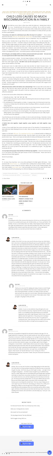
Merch (27, 452)
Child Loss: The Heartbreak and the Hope (23, 133)
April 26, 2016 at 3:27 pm (13, 331)
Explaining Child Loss (38, 11)
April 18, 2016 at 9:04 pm (23, 306)
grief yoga (39, 139)
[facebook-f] (23, 1)
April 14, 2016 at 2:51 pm (13, 216)
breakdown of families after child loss (10, 173)
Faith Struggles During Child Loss (18, 418)
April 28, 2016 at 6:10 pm (16, 364)
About (9, 452)
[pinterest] (29, 1)
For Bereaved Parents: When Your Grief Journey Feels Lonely (25, 405)
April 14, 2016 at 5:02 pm (16, 239)
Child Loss (5, 11)
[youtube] (27, 1)
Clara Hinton (7, 178)
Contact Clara (32, 452)
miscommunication (26, 175)
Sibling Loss (30, 14)
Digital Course (23, 452)
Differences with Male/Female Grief (20, 11)
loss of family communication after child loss (11, 175)
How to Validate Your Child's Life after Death (27, 12)
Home (6, 452)
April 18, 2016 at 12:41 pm (20, 285)
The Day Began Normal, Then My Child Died (21, 415)
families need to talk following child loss (38, 173)
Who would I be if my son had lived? (19, 412)
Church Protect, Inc (14, 163)
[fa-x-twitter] (25, 1)
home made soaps (16, 167)
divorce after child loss (24, 173)
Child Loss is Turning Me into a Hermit (20, 409)
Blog (12, 452)
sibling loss (34, 175)
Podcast (15, 452)
